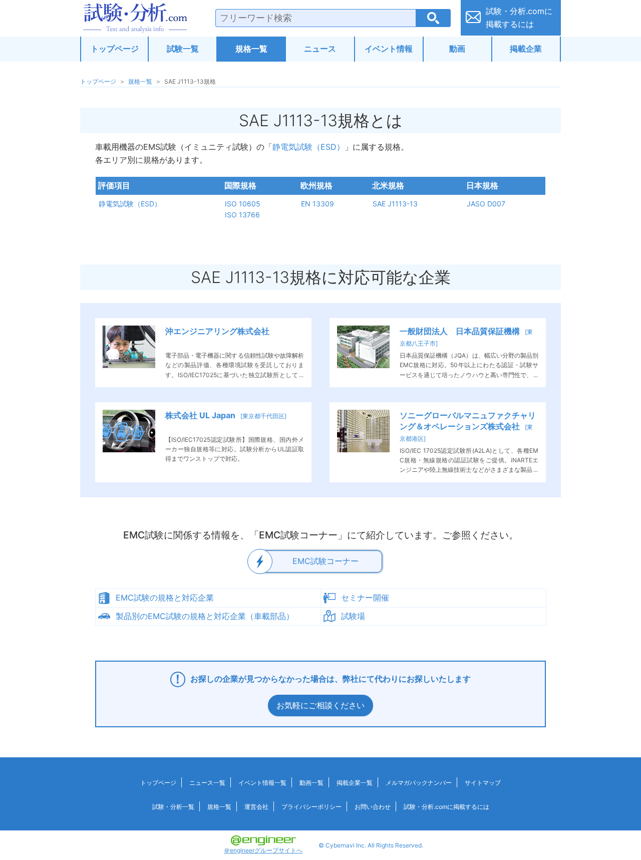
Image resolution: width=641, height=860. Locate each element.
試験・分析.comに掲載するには (446, 806)
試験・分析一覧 (173, 806)
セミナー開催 (365, 598)
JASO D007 (486, 203)
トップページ (115, 49)
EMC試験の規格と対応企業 (165, 598)
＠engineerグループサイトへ (263, 850)
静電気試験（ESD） (308, 147)
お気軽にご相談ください (320, 705)
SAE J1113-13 (395, 203)
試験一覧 (183, 49)
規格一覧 (251, 49)
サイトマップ (483, 782)
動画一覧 (311, 782)
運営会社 (256, 806)
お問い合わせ (373, 806)
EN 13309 (317, 203)
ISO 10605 (242, 203)
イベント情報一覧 (262, 782)
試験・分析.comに (519, 17)
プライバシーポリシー (311, 806)
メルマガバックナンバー (419, 782)
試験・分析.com (135, 18)
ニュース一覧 (207, 782)
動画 (457, 49)
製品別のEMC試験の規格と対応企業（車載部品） (205, 616)
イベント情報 (389, 49)
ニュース (320, 49)
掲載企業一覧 (355, 782)
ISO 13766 (242, 214)
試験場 (353, 616)
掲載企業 (526, 49)
